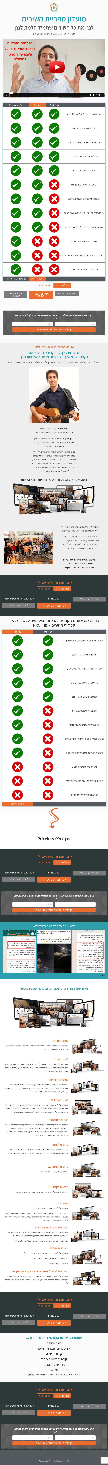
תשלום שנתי (45, 285)
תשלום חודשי (62, 285)
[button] (104, 975)
